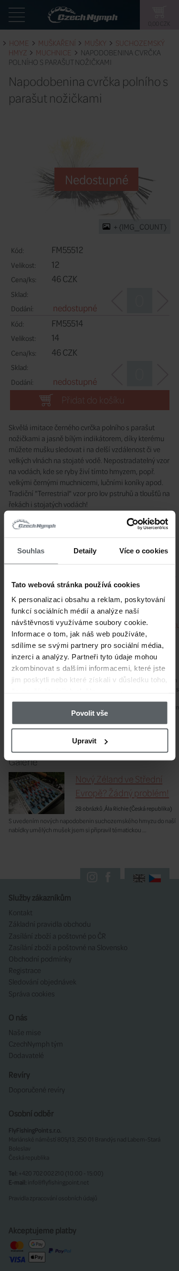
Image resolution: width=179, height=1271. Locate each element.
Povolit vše (89, 713)
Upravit (84, 741)
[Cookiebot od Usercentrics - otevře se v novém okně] (127, 524)
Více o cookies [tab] (143, 550)
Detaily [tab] (85, 550)
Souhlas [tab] (31, 550)
